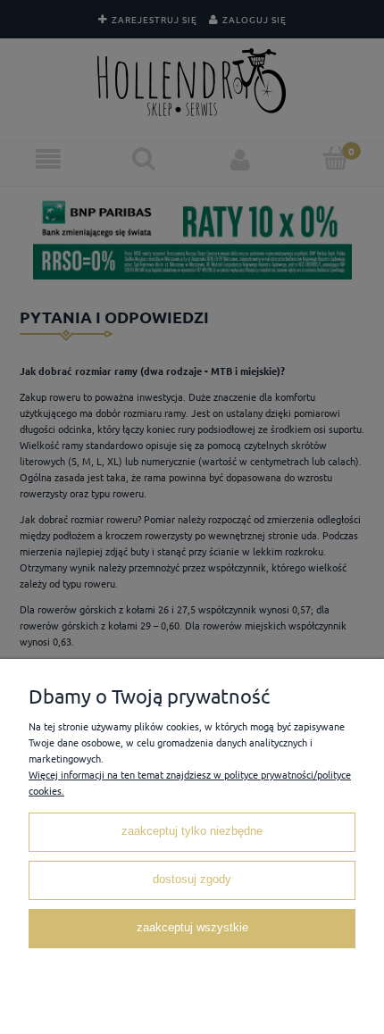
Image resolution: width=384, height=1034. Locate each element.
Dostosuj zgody (192, 879)
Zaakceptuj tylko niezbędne (192, 831)
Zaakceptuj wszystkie (192, 927)
